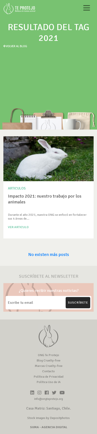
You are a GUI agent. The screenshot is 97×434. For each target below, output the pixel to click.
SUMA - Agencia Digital (48, 427)
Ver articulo (18, 227)
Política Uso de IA (49, 382)
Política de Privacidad (48, 377)
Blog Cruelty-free (48, 360)
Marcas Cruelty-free (48, 366)
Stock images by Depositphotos (48, 418)
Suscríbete (78, 302)
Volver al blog (16, 46)
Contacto (48, 371)
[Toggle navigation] (86, 8)
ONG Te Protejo (48, 355)
